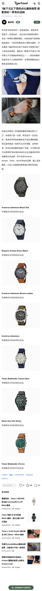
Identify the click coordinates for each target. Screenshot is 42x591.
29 (23, 485)
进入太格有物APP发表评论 (21, 588)
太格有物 (21, 3)
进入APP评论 (7, 485)
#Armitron (19, 475)
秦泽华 (11, 22)
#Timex (4, 475)
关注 (37, 22)
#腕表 (11, 475)
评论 (38, 485)
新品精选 (17, 508)
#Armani (29, 475)
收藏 (30, 485)
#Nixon (5, 478)
